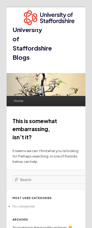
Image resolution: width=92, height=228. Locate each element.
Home (18, 101)
